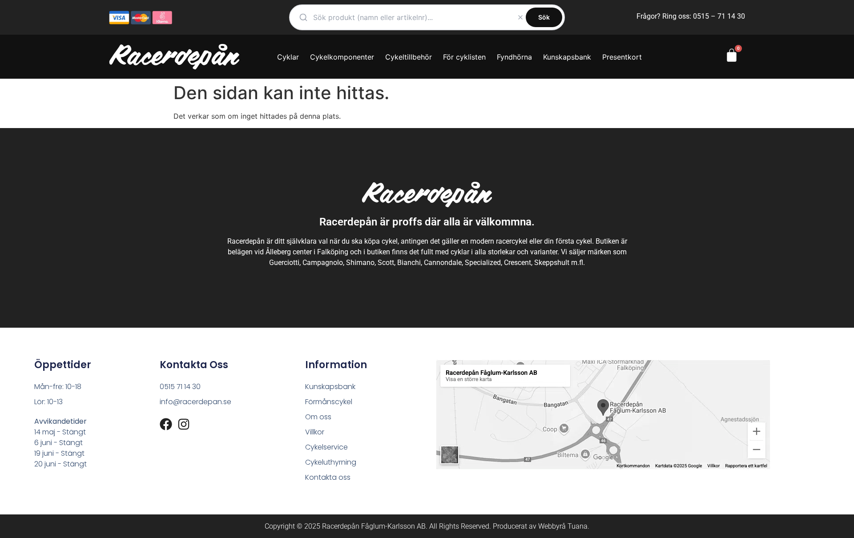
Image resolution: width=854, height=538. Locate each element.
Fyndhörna (514, 56)
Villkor (314, 432)
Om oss (318, 417)
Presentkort (622, 56)
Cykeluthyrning (330, 462)
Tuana (578, 526)
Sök (544, 17)
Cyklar (288, 56)
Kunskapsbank (567, 56)
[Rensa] (520, 17)
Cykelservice (326, 447)
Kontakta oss (327, 477)
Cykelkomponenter (342, 56)
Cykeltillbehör (408, 56)
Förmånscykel (328, 402)
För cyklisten (464, 56)
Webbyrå (552, 526)
